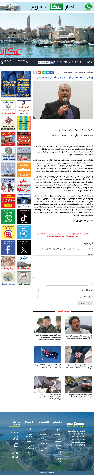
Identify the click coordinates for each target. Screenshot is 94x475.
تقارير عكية (58, 447)
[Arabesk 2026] (16, 97)
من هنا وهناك (58, 440)
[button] (52, 72)
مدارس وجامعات (43, 449)
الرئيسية (15, 433)
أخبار (58, 430)
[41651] (47, 10)
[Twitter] (5, 61)
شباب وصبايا (29, 435)
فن (43, 430)
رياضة (43, 439)
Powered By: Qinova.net (47, 472)
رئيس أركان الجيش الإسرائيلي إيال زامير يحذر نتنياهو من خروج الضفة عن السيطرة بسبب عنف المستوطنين (48, 337)
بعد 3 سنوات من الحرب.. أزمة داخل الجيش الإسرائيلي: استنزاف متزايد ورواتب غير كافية (49, 397)
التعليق (89, 254)
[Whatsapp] (8, 61)
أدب (29, 430)
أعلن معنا (16, 445)
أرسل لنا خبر (15, 438)
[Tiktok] (2, 63)
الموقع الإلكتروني (86, 296)
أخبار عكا (59, 454)
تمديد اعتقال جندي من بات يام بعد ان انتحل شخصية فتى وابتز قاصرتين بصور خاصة (79, 367)
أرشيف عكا (58, 461)
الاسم (91, 284)
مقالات (43, 455)
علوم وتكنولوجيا (29, 447)
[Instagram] (2, 61)
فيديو (57, 434)
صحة (29, 441)
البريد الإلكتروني (87, 290)
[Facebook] (11, 61)
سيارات (43, 444)
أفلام (29, 453)
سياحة (43, 434)
